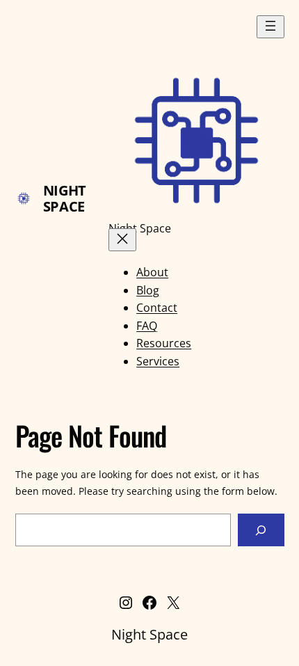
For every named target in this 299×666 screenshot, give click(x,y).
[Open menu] (270, 26)
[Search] (261, 530)
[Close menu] (122, 239)
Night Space (64, 198)
